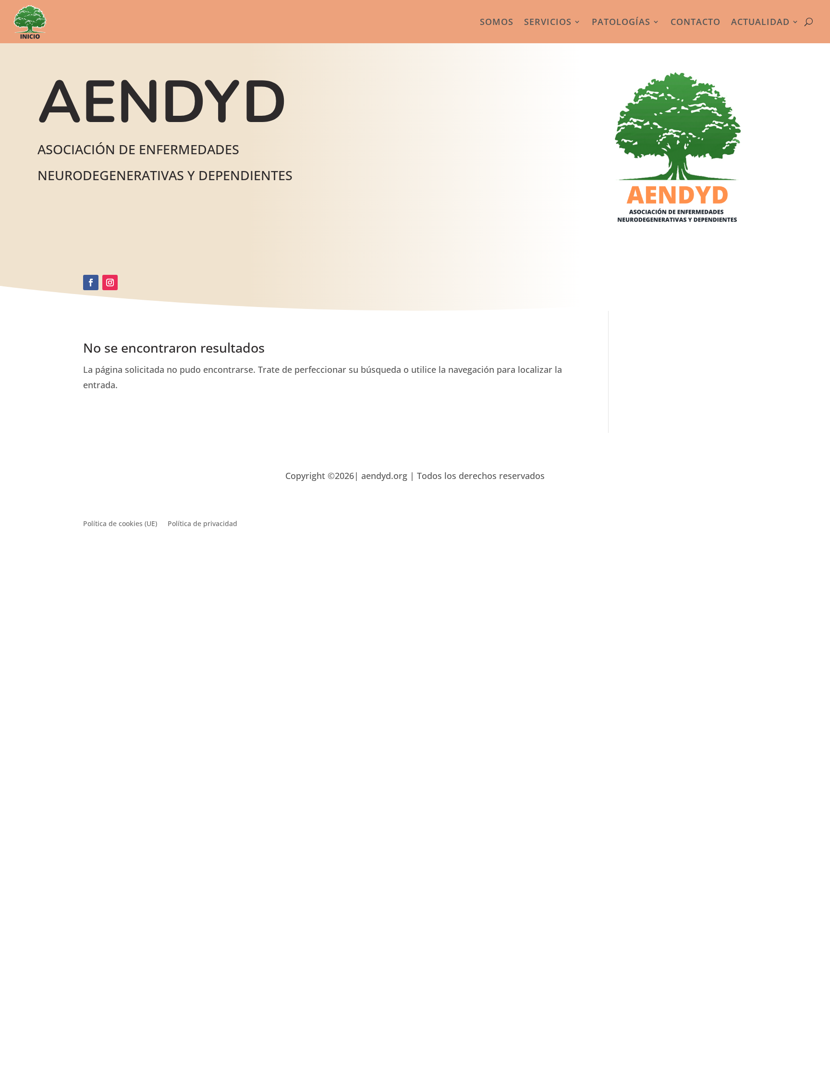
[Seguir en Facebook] (90, 282)
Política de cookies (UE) (120, 524)
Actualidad (760, 21)
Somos (496, 21)
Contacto (695, 21)
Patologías (621, 21)
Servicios (548, 21)
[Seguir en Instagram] (110, 282)
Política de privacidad (202, 524)
